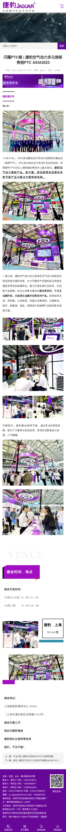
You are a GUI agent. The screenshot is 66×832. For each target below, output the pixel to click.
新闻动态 (41, 829)
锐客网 (44, 816)
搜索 (61, 46)
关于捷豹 (25, 829)
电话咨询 (8, 829)
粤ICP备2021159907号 (19, 816)
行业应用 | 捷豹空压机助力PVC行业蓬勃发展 (33, 756)
